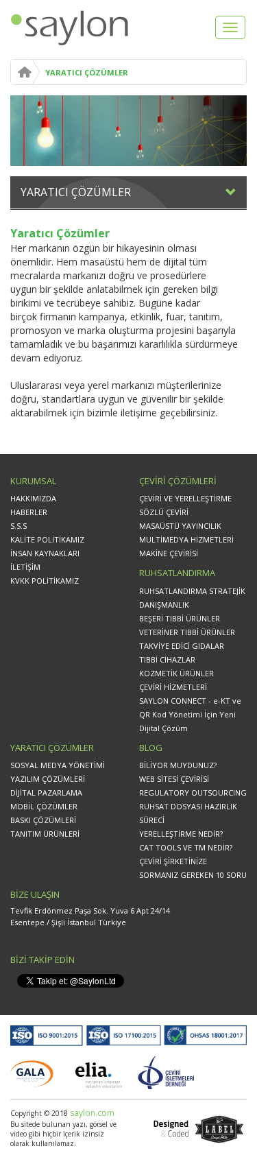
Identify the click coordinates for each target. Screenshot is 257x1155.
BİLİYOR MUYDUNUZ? (178, 765)
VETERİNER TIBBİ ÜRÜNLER (187, 632)
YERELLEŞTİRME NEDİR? (181, 834)
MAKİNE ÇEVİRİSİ (168, 553)
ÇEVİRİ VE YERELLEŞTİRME (185, 498)
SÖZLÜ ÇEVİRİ (163, 512)
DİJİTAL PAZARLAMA (46, 792)
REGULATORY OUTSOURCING (193, 792)
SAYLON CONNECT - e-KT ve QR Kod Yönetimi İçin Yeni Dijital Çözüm (190, 714)
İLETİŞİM (25, 567)
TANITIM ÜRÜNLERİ (44, 834)
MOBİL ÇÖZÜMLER (43, 806)
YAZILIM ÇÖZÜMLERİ (47, 779)
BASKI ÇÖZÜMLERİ (43, 820)
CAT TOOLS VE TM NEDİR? (185, 847)
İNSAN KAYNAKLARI (44, 553)
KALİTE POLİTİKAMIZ (47, 539)
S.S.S (18, 526)
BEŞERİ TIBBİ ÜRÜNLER (179, 618)
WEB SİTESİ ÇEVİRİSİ (174, 779)
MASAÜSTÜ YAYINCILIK (180, 526)
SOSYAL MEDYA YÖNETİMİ (57, 765)
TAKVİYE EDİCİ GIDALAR (181, 646)
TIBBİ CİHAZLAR (167, 659)
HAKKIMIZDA (33, 498)
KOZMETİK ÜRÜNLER (176, 673)
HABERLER (28, 512)
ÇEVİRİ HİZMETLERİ (173, 687)
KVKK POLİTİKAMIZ (44, 580)
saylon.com (91, 1113)
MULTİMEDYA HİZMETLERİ (186, 539)
